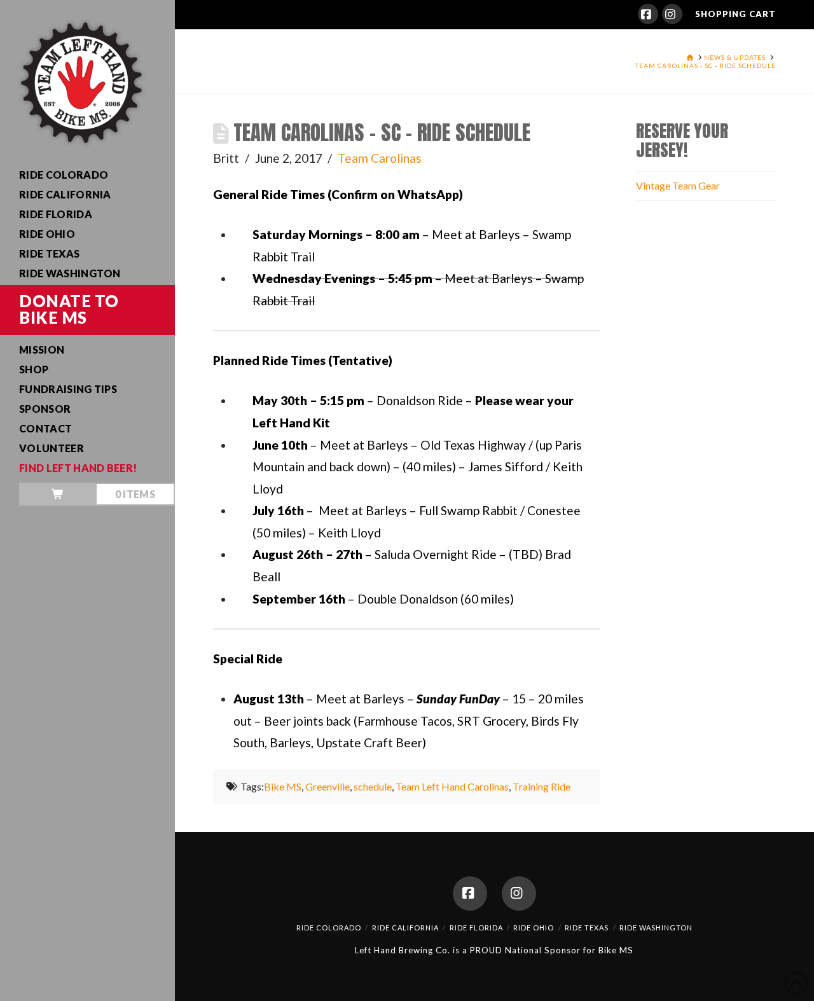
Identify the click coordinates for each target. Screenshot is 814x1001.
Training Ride (541, 786)
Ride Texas (587, 927)
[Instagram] (672, 14)
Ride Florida (476, 927)
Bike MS (282, 786)
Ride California (405, 927)
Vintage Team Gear (678, 185)
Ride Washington (656, 927)
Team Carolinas (380, 158)
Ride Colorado (328, 927)
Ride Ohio (533, 927)
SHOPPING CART (735, 14)
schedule (373, 786)
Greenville (327, 786)
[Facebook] (648, 14)
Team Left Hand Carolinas (452, 786)
